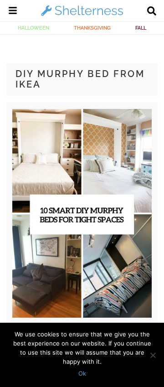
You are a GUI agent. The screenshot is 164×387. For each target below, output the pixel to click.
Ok (82, 373)
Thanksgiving (92, 28)
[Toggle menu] (12, 12)
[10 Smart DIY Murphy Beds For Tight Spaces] (81, 315)
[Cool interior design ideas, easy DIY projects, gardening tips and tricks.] (82, 15)
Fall (140, 28)
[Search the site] (151, 11)
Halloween (33, 28)
